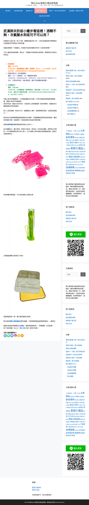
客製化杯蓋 (76, 145)
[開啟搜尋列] (44, 21)
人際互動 (78, 131)
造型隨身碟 (70, 170)
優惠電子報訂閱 (71, 48)
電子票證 (72, 173)
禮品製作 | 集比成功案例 (74, 90)
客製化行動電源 (80, 151)
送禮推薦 (70, 167)
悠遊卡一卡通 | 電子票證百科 (75, 84)
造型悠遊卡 (82, 168)
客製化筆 (73, 151)
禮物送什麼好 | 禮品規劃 (74, 93)
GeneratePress (59, 502)
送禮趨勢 (77, 167)
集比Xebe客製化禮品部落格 (44, 3)
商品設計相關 (71, 108)
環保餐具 (75, 162)
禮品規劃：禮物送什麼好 (76, 11)
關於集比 (8, 11)
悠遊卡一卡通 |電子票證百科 (57, 11)
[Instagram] (15, 335)
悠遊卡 (77, 159)
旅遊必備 (71, 162)
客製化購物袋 (77, 154)
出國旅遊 (81, 134)
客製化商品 (35, 490)
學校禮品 (77, 137)
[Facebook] (5, 335)
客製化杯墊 (70, 145)
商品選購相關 (71, 111)
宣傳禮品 (72, 159)
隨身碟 (77, 170)
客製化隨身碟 (74, 156)
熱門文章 (69, 51)
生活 (79, 162)
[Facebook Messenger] (11, 335)
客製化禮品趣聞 (71, 81)
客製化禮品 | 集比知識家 (74, 76)
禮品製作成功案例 (44, 16)
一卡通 (74, 131)
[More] (22, 335)
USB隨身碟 (69, 131)
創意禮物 (70, 137)
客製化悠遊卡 (74, 143)
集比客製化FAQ (71, 102)
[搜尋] (83, 31)
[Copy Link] (18, 335)
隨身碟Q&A (29, 11)
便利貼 (72, 134)
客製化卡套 (78, 140)
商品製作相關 (71, 105)
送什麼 (81, 164)
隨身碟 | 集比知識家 (72, 98)
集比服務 (70, 114)
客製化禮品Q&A (40, 11)
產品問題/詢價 (18, 11)
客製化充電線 (71, 140)
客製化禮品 (77, 148)
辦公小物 (77, 164)
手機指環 (82, 159)
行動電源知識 (71, 164)
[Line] (8, 335)
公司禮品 (76, 134)
